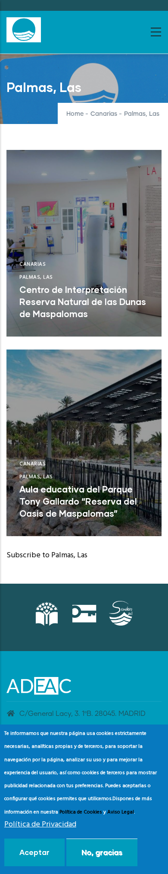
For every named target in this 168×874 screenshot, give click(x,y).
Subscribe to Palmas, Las (46, 555)
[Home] (23, 30)
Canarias (103, 114)
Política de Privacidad (40, 824)
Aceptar (34, 852)
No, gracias (101, 852)
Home (75, 114)
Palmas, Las (36, 277)
